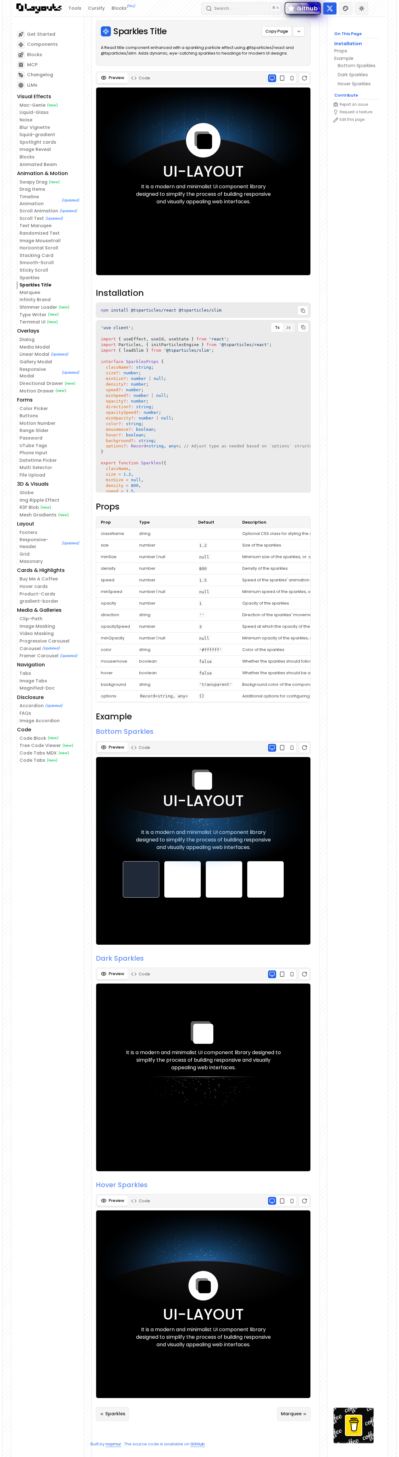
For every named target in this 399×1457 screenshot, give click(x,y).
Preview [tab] (116, 77)
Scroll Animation (38, 211)
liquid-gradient (37, 134)
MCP (32, 64)
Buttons (28, 416)
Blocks (123, 8)
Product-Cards (37, 594)
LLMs (32, 85)
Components (42, 44)
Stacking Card (36, 255)
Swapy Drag (33, 182)
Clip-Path (30, 619)
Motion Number (37, 423)
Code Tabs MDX (38, 753)
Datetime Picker (38, 460)
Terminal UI (32, 322)
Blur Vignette (34, 127)
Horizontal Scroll (38, 248)
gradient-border (38, 601)
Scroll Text (31, 218)
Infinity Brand (35, 299)
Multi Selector (35, 467)
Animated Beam (38, 164)
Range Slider (34, 430)
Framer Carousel (38, 656)
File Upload (32, 475)
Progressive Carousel (44, 641)
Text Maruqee (35, 225)
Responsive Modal (32, 372)
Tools (74, 8)
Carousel (30, 648)
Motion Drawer (36, 391)
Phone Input (33, 453)
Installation (348, 43)
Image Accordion (39, 721)
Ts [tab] (277, 327)
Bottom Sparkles (356, 65)
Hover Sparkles (354, 84)
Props (340, 51)
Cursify (96, 8)
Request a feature (356, 112)
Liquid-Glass (34, 112)
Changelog (40, 75)
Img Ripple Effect (39, 500)
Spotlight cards (37, 142)
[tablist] (203, 78)
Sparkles (29, 278)
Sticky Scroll (33, 270)
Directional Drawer (41, 383)
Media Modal (34, 347)
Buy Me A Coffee (38, 579)
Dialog (27, 339)
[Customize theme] (346, 8)
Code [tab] (144, 78)
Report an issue (354, 104)
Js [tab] (288, 327)
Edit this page (352, 119)
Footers (28, 532)
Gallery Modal (35, 362)
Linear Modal (34, 354)
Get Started (41, 34)
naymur (113, 1444)
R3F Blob (29, 507)
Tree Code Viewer (40, 745)
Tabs (25, 673)
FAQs (25, 713)
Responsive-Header (33, 543)
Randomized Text (39, 233)
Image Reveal (35, 149)
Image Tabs (33, 681)
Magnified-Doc (37, 688)
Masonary (31, 561)
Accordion (31, 705)
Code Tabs (32, 760)
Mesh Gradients (38, 515)
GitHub (197, 1444)
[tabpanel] (203, 174)
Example (343, 58)
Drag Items (32, 189)
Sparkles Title (35, 285)
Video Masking (36, 633)
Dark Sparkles (353, 75)
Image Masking (37, 626)
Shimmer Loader (38, 307)
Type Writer (32, 315)
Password (30, 438)
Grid (24, 554)
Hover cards (33, 586)
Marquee (29, 292)
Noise (25, 120)
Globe (26, 492)
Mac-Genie (32, 105)
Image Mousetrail (40, 240)
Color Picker (33, 408)
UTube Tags (33, 445)
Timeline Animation (31, 200)
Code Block (32, 738)
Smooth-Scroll (36, 262)
